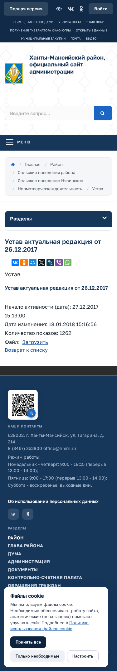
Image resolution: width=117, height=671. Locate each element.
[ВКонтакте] (70, 8)
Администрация (29, 561)
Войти (101, 8)
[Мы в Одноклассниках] (27, 514)
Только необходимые (37, 656)
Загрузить (35, 342)
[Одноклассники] (81, 8)
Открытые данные (91, 30)
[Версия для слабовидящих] (59, 9)
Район (56, 164)
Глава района (25, 545)
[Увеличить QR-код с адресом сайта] (23, 405)
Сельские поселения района (46, 172)
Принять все (28, 642)
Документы (23, 569)
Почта (76, 38)
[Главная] (13, 164)
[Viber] (59, 262)
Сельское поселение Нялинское (50, 180)
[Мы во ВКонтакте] (13, 514)
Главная (32, 164)
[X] (41, 262)
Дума (14, 553)
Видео (91, 38)
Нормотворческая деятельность (50, 188)
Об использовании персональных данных (53, 501)
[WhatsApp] (67, 262)
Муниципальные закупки (43, 38)
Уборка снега (69, 22)
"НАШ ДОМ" (95, 22)
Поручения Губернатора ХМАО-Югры (40, 30)
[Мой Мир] (33, 262)
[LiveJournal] (50, 262)
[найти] (103, 113)
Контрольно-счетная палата (45, 577)
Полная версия (25, 8)
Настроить (82, 656)
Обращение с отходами (33, 22)
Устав (97, 188)
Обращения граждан (34, 585)
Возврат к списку (26, 350)
